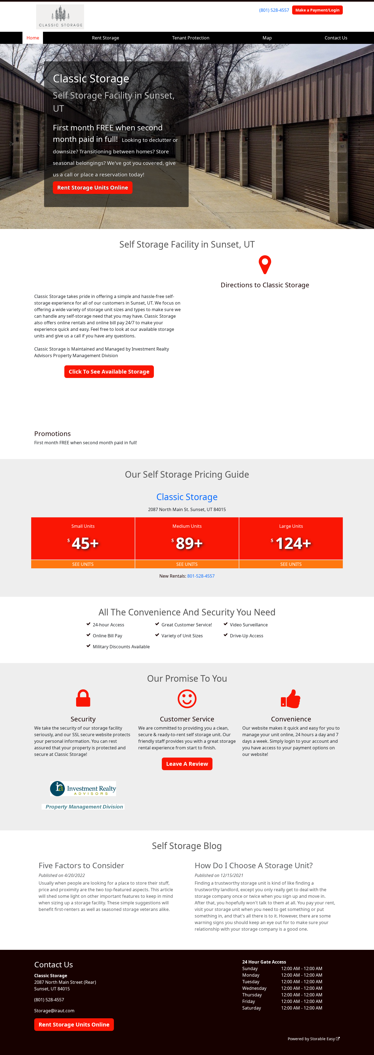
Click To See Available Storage (109, 371)
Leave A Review (187, 763)
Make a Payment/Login (317, 10)
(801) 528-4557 (274, 10)
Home (33, 38)
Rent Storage (105, 38)
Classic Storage (187, 497)
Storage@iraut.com (54, 1011)
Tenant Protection (190, 38)
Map (267, 38)
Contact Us (336, 38)
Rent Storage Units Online (92, 187)
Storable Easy (323, 1038)
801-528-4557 (201, 576)
